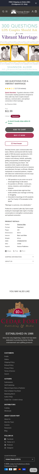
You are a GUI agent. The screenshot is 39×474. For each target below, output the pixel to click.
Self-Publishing (9, 385)
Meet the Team (9, 422)
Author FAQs (8, 397)
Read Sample (17, 143)
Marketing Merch (9, 394)
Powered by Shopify (10, 466)
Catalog (6, 408)
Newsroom (7, 428)
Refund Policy (8, 365)
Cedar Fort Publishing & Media (20, 464)
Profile (6, 356)
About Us (7, 419)
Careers (7, 425)
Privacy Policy (9, 368)
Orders (6, 359)
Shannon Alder (12, 104)
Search (6, 374)
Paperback (15, 116)
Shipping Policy (9, 362)
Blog (5, 431)
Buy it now (19, 135)
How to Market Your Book (12, 391)
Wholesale (7, 411)
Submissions (8, 382)
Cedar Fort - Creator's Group (13, 399)
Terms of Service (9, 371)
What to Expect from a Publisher (14, 388)
